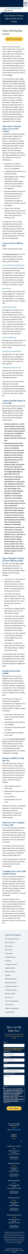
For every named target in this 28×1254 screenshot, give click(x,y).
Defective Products (10, 971)
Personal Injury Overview (12, 939)
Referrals (14, 1252)
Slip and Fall (8, 997)
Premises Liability (10, 993)
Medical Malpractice (10, 979)
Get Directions (14, 1157)
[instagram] (19, 10)
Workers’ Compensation (11, 1008)
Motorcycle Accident (10, 982)
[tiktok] (23, 10)
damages (9, 75)
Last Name (7, 1057)
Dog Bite (7, 975)
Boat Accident (9, 946)
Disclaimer (7, 1250)
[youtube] (21, 10)
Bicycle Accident (9, 942)
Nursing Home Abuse (11, 986)
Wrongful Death (9, 1012)
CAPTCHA (7, 1102)
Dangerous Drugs (10, 968)
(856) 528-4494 (8, 10)
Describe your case (9, 1073)
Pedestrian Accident (10, 990)
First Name (7, 1051)
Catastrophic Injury (10, 957)
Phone (6, 1062)
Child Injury (8, 961)
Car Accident (8, 953)
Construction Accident (11, 964)
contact (11, 883)
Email (5, 1068)
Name (5, 1042)
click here (19, 1242)
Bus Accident (8, 950)
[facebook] (16, 10)
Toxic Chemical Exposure (12, 1001)
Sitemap (22, 1250)
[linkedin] (14, 10)
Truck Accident (9, 1004)
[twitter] (17, 10)
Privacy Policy (14, 1101)
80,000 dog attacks (12, 254)
